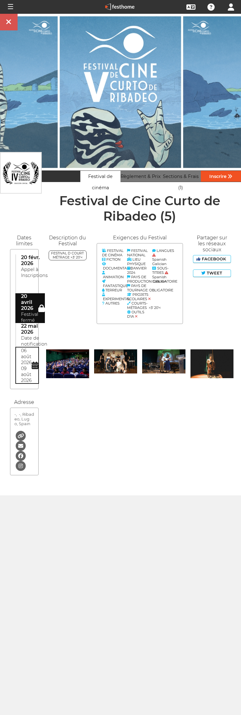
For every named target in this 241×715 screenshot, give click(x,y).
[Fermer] (9, 22)
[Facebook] (20, 455)
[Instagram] (20, 465)
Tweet (214, 273)
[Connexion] (231, 6)
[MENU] (10, 7)
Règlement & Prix (140, 176)
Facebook (214, 259)
